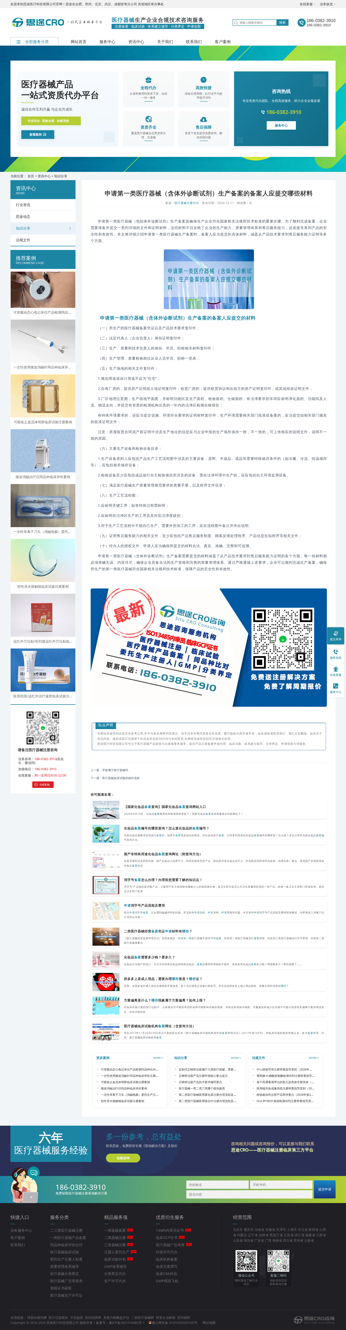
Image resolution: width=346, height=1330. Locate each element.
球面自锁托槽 (37, 1317)
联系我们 (194, 41)
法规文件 (23, 240)
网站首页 (78, 41)
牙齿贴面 (77, 1317)
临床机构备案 (167, 1259)
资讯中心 (136, 41)
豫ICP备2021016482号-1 (127, 1322)
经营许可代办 (167, 1252)
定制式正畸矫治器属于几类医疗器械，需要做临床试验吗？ (216, 1069)
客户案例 (223, 41)
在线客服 (306, 4)
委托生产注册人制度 (66, 1259)
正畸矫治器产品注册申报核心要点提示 (203, 1076)
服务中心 (107, 41)
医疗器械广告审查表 (66, 1280)
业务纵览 (326, 4)
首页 (31, 176)
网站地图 (209, 1322)
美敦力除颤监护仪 (116, 1317)
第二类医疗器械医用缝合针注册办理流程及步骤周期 (212, 1101)
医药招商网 (93, 1317)
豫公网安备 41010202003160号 (175, 1322)
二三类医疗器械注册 (66, 1230)
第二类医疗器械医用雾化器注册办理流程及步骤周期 (212, 1095)
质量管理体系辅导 (64, 1266)
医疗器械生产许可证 (66, 1295)
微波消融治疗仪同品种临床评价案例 (124, 1088)
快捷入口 (19, 1217)
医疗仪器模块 (59, 1317)
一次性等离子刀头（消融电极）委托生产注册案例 (132, 1095)
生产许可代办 (115, 1280)
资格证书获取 (61, 1288)
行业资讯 (23, 204)
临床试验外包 (115, 1259)
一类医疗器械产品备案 (68, 1237)
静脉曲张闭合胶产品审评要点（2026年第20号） (287, 1095)
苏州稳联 (183, 1317)
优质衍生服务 (170, 1217)
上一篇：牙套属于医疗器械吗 (109, 770)
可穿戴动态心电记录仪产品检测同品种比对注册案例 (134, 1069)
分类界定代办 (115, 1273)
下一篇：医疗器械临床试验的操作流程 (115, 778)
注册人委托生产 (116, 1252)
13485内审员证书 (170, 1230)
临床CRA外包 (166, 1273)
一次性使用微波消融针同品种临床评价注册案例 (131, 1076)
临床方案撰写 (167, 1266)
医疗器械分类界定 (64, 1273)
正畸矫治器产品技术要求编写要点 (200, 1082)
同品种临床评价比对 (66, 1244)
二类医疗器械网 (143, 1317)
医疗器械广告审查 (170, 1244)
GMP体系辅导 (115, 1266)
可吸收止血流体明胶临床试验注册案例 (125, 1082)
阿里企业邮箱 (166, 1317)
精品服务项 (116, 1217)
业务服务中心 (21, 1230)
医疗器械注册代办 (186, 203)
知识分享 (60, 176)
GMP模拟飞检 (167, 1280)
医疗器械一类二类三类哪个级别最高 (202, 1088)
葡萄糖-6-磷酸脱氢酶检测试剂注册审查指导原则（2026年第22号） (299, 1076)
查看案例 (35, 134)
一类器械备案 (115, 1230)
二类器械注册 (115, 1237)
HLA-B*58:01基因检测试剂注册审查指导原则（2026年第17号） (297, 1101)
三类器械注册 (115, 1244)
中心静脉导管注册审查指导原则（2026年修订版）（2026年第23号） (301, 1069)
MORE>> (158, 1057)
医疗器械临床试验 (64, 1252)
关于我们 (165, 41)
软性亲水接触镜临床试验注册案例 (122, 1101)
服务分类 (59, 1217)
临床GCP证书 (167, 1237)
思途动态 (23, 216)
